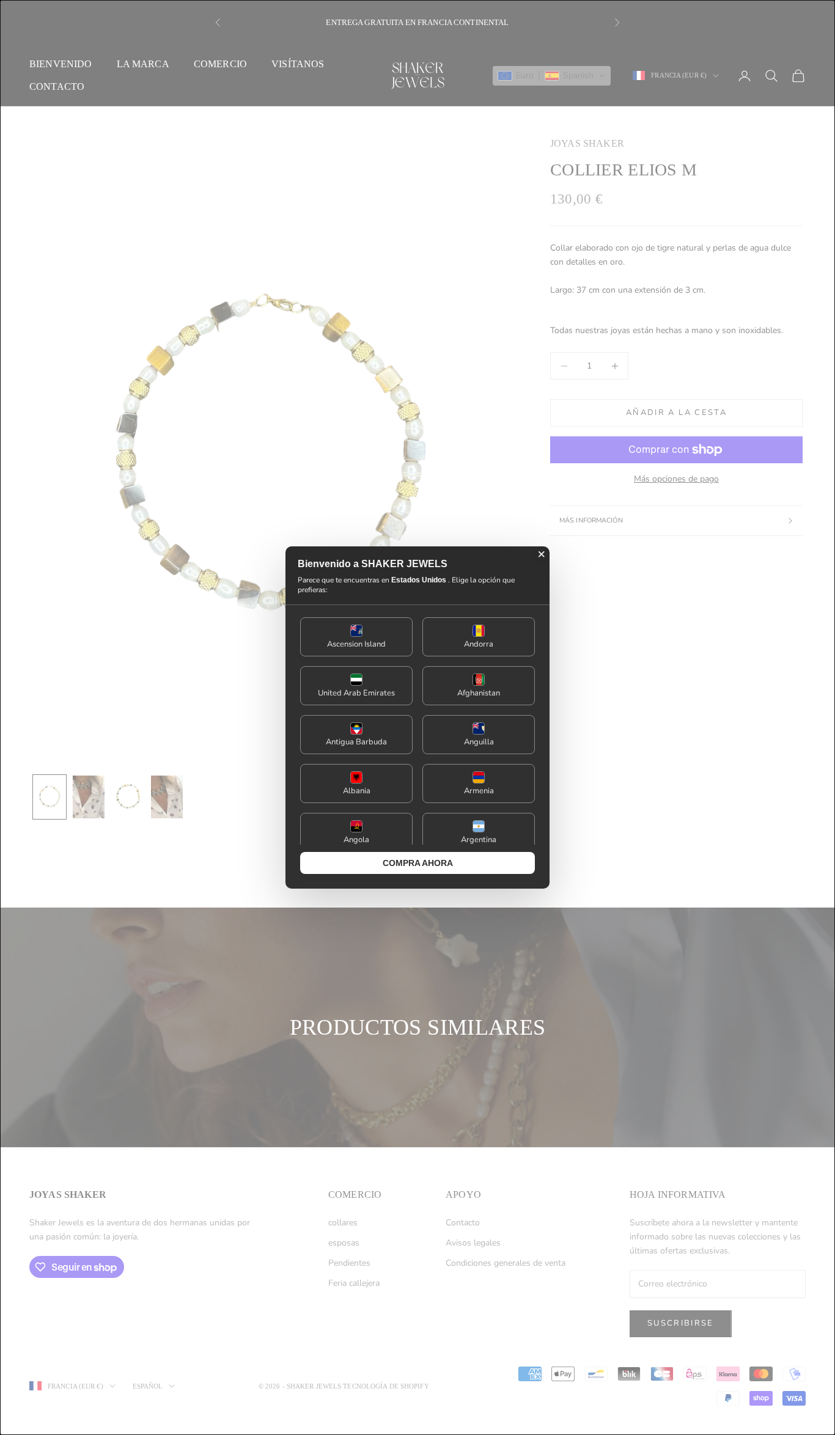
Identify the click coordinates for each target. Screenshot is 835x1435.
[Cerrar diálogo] (542, 554)
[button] (356, 636)
